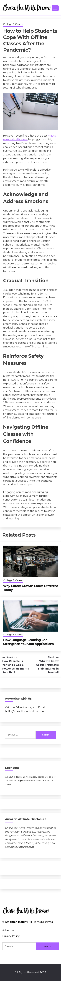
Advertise (21, 707)
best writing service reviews (23, 780)
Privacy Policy (11, 936)
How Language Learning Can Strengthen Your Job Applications (28, 642)
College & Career (13, 24)
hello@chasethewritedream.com (25, 711)
